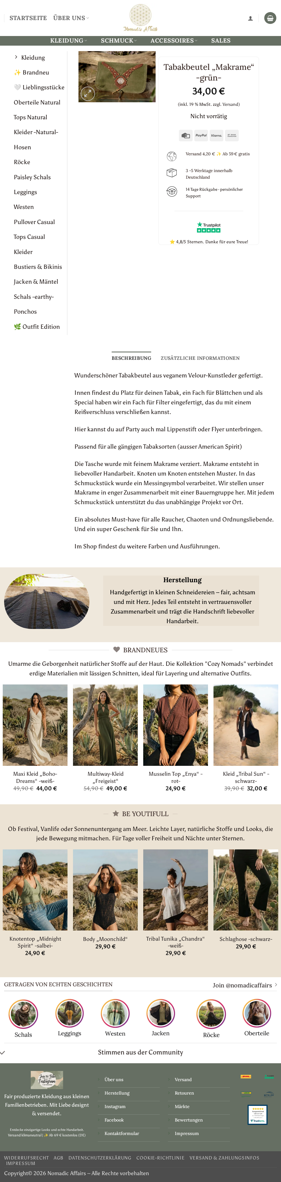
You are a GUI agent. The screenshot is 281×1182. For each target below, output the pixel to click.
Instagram (116, 1106)
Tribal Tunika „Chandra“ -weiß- (175, 942)
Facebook (114, 1120)
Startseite (28, 18)
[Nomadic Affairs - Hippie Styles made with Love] (140, 18)
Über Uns (69, 18)
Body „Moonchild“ (105, 939)
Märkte (182, 1106)
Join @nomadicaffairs (242, 985)
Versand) (231, 104)
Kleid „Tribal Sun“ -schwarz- (246, 777)
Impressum (187, 1133)
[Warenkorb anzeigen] (270, 18)
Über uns (114, 1079)
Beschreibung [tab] (131, 358)
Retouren (184, 1093)
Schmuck (117, 40)
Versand (183, 1079)
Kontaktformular (122, 1133)
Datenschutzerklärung (99, 1158)
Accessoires (172, 40)
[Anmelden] (250, 18)
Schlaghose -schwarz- (246, 939)
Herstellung (117, 1093)
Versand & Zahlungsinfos (225, 1158)
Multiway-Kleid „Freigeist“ (105, 777)
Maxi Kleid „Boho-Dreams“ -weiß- (35, 777)
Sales (221, 40)
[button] (88, 94)
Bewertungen (189, 1120)
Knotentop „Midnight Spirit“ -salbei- (35, 942)
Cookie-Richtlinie (160, 1158)
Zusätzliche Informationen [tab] (200, 358)
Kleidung (66, 40)
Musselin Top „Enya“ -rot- (176, 777)
